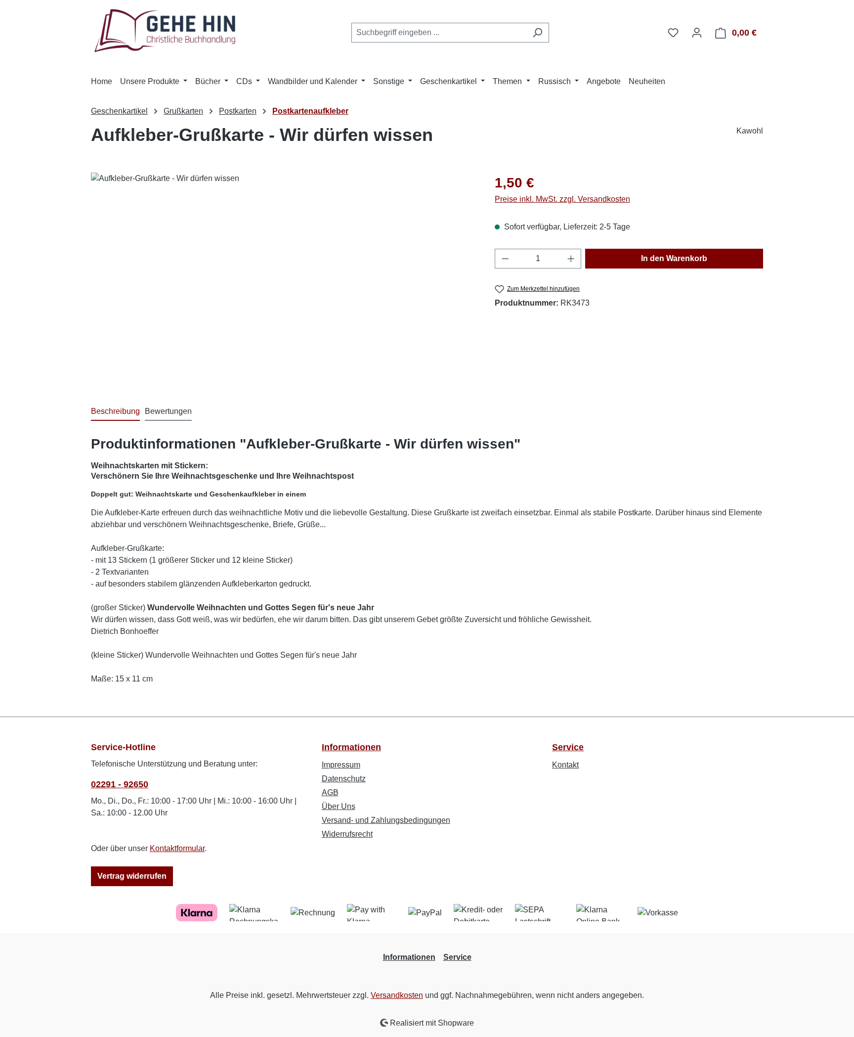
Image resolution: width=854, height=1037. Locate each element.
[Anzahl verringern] (505, 259)
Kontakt (565, 765)
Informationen (351, 747)
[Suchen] (537, 33)
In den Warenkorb (674, 258)
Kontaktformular (177, 848)
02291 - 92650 (119, 784)
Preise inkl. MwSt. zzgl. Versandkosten (562, 199)
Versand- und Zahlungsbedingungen (386, 820)
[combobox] (438, 33)
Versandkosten (397, 995)
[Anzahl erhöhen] (571, 259)
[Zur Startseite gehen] (165, 31)
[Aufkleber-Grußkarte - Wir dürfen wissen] (282, 279)
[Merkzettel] (673, 33)
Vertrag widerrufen (132, 876)
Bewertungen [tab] (168, 411)
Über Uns (338, 806)
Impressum (341, 765)
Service (568, 747)
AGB (330, 792)
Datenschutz (344, 778)
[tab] (115, 412)
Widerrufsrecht (347, 834)
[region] (283, 279)
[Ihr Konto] (697, 33)
